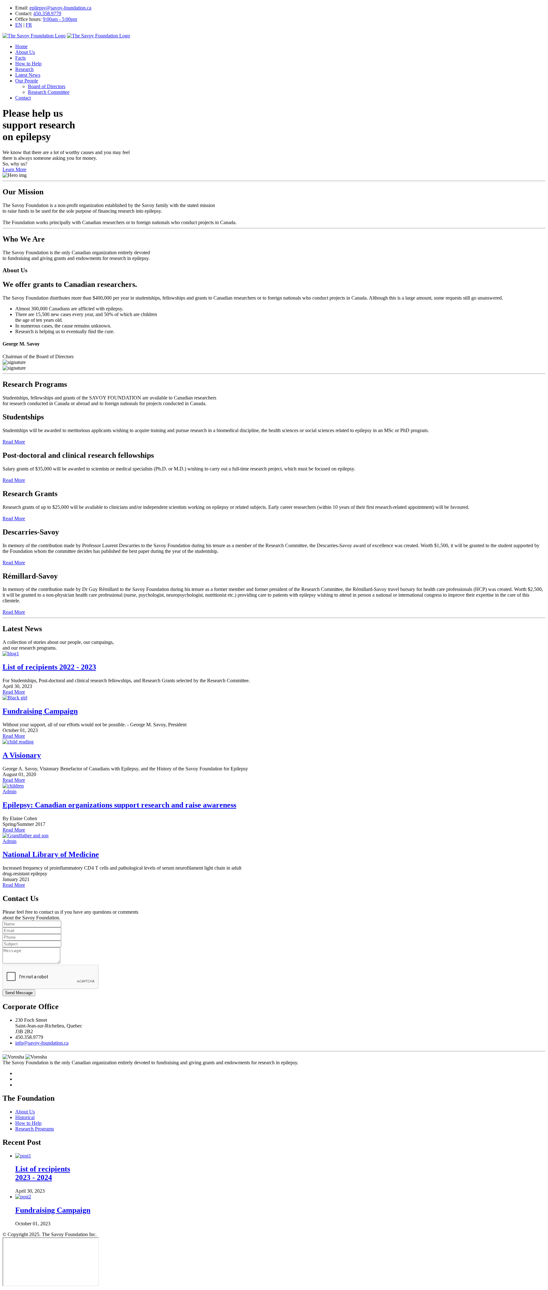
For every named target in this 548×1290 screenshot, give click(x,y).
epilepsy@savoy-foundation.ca (60, 7)
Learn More (14, 169)
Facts (20, 58)
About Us (25, 52)
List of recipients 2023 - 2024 (42, 1173)
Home (21, 46)
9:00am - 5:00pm (60, 19)
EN (18, 25)
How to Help (28, 63)
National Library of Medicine (51, 854)
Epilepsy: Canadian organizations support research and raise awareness (119, 805)
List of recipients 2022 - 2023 (49, 667)
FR (29, 25)
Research (24, 69)
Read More (14, 441)
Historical (25, 1117)
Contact (23, 97)
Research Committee (48, 92)
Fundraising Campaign (40, 711)
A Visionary (22, 755)
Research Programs (34, 1128)
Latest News (27, 75)
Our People (26, 80)
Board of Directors (46, 86)
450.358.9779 (47, 13)
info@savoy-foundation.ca (41, 1043)
